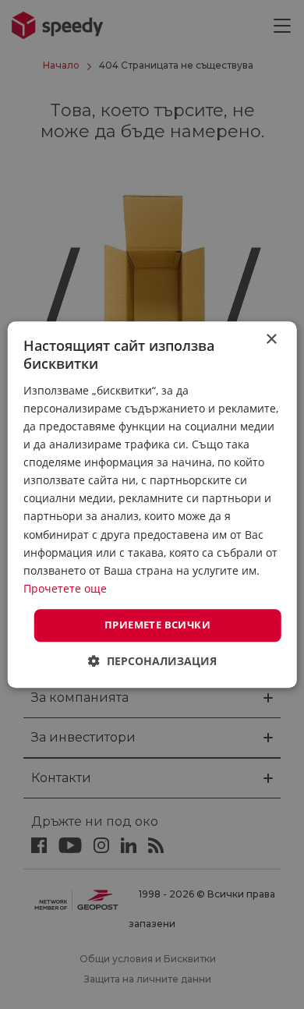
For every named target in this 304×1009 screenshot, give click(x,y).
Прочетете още (65, 588)
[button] (152, 660)
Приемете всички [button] (157, 625)
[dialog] (152, 504)
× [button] (271, 339)
